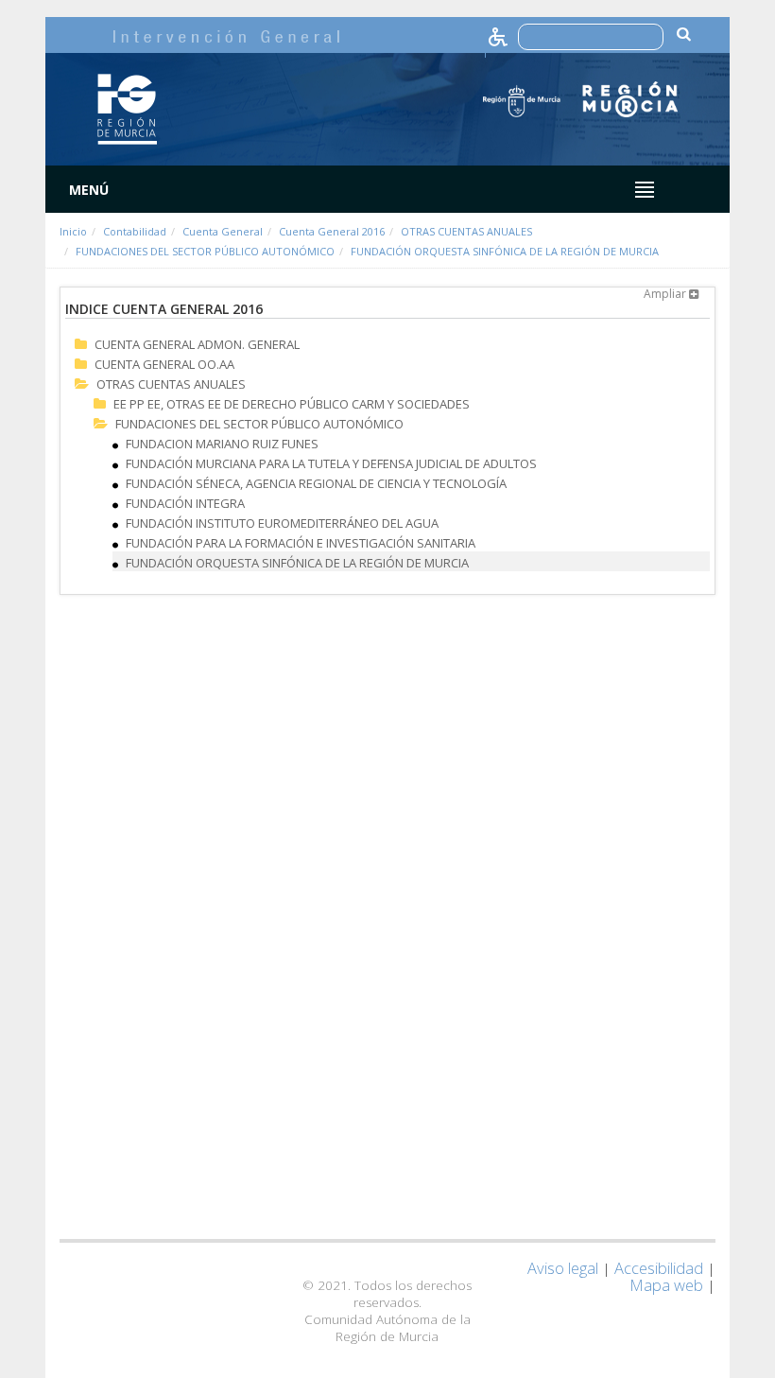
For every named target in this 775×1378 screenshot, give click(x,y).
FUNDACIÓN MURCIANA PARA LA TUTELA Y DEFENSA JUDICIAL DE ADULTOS (331, 463)
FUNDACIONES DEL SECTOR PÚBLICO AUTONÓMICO (205, 251)
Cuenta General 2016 (332, 231)
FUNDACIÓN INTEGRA (185, 503)
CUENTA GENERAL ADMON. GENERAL (197, 344)
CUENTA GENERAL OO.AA (164, 364)
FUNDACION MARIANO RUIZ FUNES (222, 443)
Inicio (73, 231)
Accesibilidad (658, 1268)
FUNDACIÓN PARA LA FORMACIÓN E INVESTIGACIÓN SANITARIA (300, 542)
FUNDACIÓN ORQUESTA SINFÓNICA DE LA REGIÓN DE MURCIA (505, 251)
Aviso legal (562, 1268)
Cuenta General (222, 231)
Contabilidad (134, 231)
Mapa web (666, 1285)
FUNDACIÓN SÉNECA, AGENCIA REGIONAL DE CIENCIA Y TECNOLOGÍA (316, 483)
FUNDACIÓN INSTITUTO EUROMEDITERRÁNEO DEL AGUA (282, 523)
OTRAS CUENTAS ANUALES (466, 231)
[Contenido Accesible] (499, 35)
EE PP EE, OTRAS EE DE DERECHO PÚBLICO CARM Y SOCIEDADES (291, 403)
